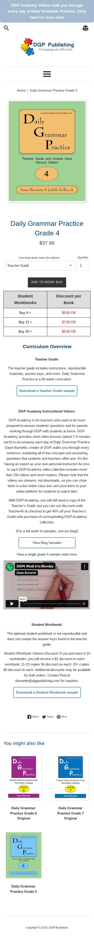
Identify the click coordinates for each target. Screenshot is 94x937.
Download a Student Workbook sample (47, 692)
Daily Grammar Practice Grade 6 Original (23, 813)
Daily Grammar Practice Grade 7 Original (70, 813)
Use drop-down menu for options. (39, 257)
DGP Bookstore (58, 927)
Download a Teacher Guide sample (47, 391)
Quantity (83, 257)
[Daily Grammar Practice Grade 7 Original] (70, 777)
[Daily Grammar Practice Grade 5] (23, 856)
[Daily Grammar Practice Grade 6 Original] (23, 777)
